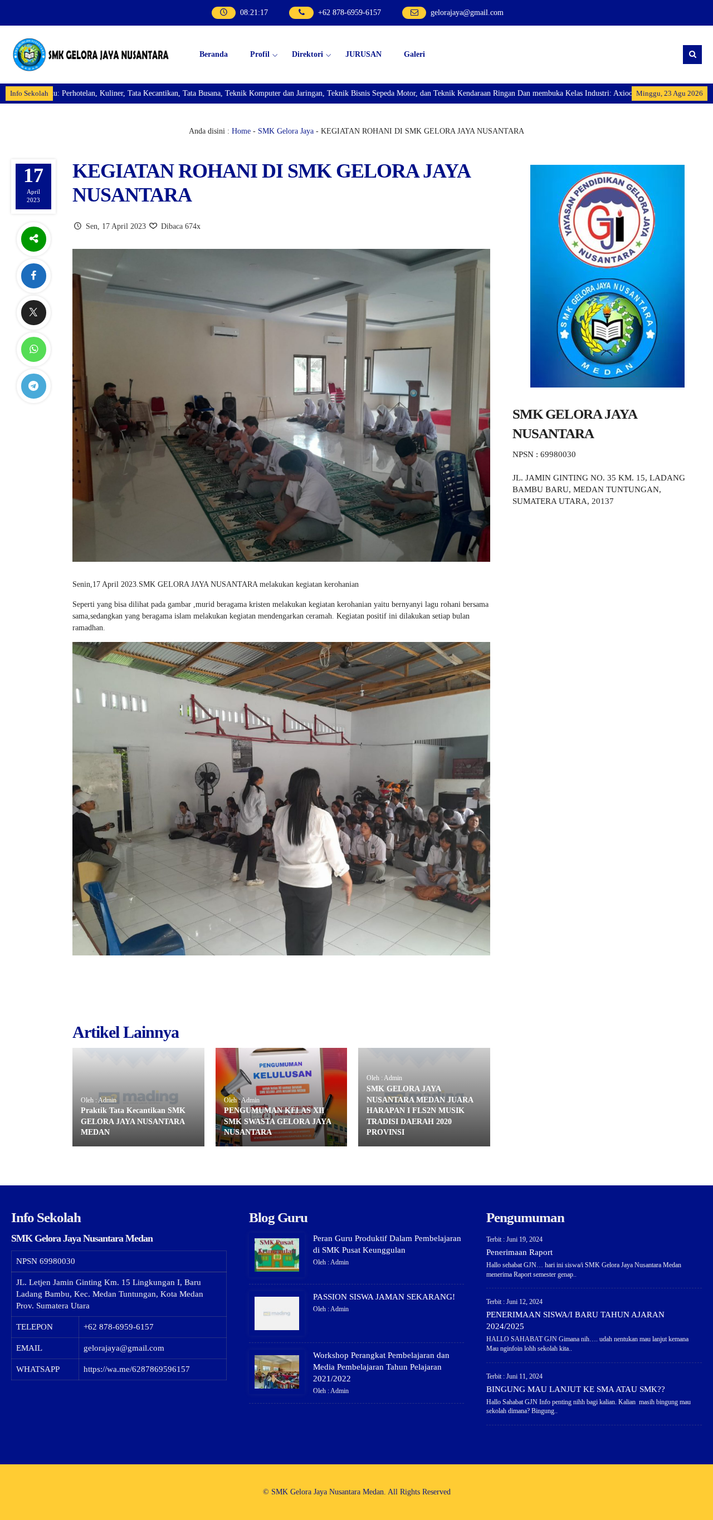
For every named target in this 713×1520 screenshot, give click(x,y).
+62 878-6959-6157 (349, 12)
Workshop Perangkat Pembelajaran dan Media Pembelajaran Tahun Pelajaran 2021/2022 (381, 1367)
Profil (260, 54)
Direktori (307, 54)
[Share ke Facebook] (33, 276)
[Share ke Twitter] (33, 313)
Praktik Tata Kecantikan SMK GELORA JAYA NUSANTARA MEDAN (133, 1121)
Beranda (213, 54)
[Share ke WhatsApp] (33, 349)
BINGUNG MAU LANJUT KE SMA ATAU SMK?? (575, 1389)
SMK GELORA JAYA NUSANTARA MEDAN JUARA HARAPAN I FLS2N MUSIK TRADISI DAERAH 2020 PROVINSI (420, 1110)
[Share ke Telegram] (33, 386)
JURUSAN (363, 54)
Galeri (414, 54)
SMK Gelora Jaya (286, 131)
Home (241, 131)
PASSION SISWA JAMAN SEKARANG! (384, 1296)
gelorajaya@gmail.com (467, 12)
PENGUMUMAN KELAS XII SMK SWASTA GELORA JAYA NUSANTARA (277, 1121)
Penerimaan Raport (519, 1252)
